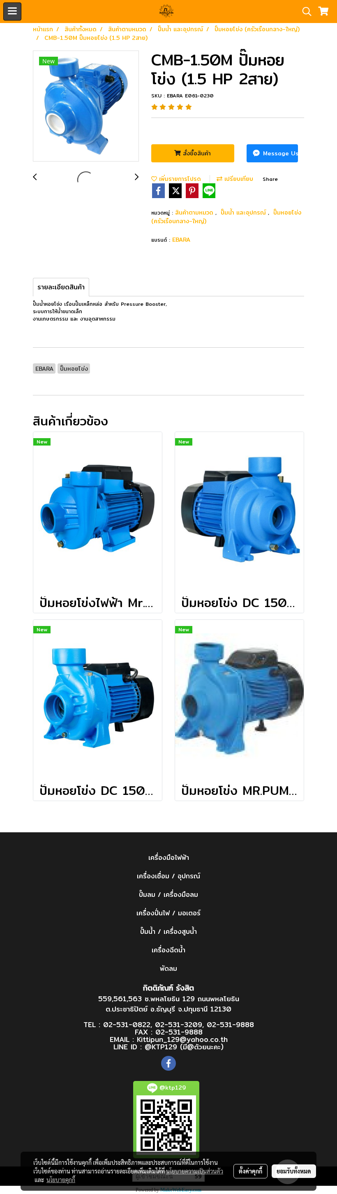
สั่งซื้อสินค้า (196, 153)
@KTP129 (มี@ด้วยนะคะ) (184, 1046)
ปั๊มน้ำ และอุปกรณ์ (244, 212)
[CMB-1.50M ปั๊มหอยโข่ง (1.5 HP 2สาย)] (85, 106)
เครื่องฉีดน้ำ (168, 950)
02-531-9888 (230, 1024)
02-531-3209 (178, 1024)
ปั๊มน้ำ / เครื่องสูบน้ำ (168, 931)
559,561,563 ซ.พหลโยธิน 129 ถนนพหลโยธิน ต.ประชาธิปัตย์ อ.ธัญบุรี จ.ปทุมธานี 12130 (168, 1004)
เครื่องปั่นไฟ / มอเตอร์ (168, 913)
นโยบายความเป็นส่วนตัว (194, 1171)
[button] (304, 11)
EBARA (181, 239)
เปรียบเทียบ (237, 178)
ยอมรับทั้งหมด (294, 1171)
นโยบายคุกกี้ (60, 1179)
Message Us (279, 153)
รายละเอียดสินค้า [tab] (61, 287)
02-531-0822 (126, 1024)
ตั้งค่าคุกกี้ (250, 1171)
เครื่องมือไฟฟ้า (168, 857)
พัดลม (168, 968)
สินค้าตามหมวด (195, 212)
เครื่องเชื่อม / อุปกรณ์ (168, 876)
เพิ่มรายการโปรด (179, 178)
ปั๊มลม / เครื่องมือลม (168, 894)
